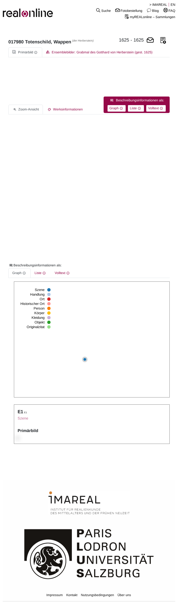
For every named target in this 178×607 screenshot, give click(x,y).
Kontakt (71, 595)
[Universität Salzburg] (89, 553)
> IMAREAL (158, 4)
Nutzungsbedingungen (97, 595)
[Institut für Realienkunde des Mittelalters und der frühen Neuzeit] (89, 503)
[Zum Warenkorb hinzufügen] (150, 40)
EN (173, 4)
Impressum (54, 595)
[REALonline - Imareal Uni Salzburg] (30, 10)
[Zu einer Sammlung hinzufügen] (163, 40)
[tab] (25, 52)
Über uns (124, 595)
